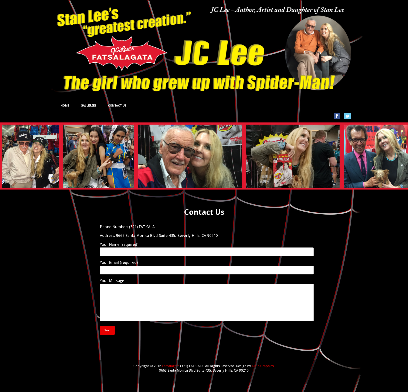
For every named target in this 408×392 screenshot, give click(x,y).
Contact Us (117, 105)
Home (65, 105)
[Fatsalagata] (204, 86)
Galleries (88, 105)
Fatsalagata (170, 366)
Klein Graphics (263, 366)
